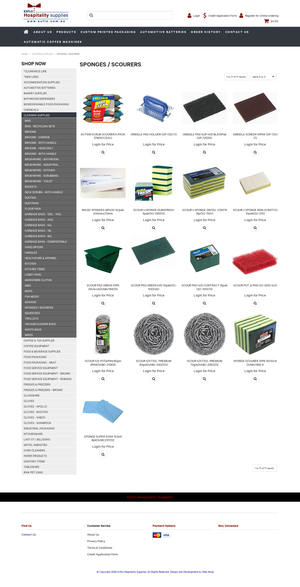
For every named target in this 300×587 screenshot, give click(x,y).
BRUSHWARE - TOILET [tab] (39, 181)
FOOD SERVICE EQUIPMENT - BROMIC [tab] (47, 373)
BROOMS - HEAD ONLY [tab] (39, 148)
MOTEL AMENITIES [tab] (35, 445)
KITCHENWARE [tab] (33, 434)
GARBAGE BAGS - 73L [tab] (38, 230)
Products (66, 32)
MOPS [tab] (28, 291)
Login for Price (103, 144)
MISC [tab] (28, 285)
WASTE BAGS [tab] (33, 329)
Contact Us (237, 32)
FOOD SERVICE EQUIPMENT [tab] (41, 368)
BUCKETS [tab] (31, 186)
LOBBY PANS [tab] (33, 274)
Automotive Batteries (163, 32)
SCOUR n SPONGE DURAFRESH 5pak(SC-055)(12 (153, 211)
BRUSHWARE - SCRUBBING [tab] (41, 175)
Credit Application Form (222, 15)
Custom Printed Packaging (108, 32)
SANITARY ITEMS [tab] (34, 461)
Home (26, 31)
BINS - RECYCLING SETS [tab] (40, 126)
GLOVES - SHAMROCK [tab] (37, 423)
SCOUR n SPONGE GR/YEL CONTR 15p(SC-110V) (204, 211)
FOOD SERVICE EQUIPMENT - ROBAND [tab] (47, 379)
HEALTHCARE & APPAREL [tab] (41, 258)
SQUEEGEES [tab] (32, 313)
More (103, 152)
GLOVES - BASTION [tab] (36, 412)
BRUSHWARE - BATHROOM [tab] (41, 159)
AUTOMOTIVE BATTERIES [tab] (39, 87)
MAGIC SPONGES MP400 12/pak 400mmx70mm (103, 211)
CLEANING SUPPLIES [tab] (37, 115)
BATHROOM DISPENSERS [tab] (39, 98)
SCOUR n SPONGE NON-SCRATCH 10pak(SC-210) (255, 211)
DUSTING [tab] (30, 197)
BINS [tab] (28, 120)
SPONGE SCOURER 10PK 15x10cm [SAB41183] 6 (255, 362)
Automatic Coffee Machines (53, 42)
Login (196, 15)
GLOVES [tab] (29, 401)
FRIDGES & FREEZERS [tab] (37, 384)
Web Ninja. (208, 571)
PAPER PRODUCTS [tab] (35, 456)
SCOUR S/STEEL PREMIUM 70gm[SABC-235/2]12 (204, 362)
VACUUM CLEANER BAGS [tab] (40, 324)
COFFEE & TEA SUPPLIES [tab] (39, 340)
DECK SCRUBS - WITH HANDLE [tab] (44, 192)
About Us (42, 32)
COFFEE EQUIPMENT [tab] (36, 346)
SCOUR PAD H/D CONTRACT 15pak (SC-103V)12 (205, 287)
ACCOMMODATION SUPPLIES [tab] (42, 82)
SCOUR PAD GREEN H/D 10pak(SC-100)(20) (154, 287)
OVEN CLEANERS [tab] (34, 450)
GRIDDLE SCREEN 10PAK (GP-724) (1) (255, 136)
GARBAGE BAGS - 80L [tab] (38, 236)
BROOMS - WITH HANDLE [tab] (40, 142)
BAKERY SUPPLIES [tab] (35, 93)
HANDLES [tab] (31, 252)
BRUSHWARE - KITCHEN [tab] (40, 170)
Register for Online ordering (261, 15)
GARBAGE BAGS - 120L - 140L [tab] (43, 214)
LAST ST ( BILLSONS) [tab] (37, 439)
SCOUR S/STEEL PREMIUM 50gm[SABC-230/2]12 (153, 362)
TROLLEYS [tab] (31, 318)
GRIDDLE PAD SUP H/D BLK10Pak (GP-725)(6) (204, 136)
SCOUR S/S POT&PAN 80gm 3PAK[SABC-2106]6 (103, 362)
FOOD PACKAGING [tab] (35, 357)
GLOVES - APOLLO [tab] (35, 406)
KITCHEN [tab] (30, 263)
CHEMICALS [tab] (31, 109)
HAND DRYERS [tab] (34, 247)
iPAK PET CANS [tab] (33, 472)
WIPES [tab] (29, 335)
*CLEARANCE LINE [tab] (35, 71)
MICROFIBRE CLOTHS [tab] (38, 280)
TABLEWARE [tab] (31, 467)
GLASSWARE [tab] (32, 395)
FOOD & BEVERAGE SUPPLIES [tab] (42, 351)
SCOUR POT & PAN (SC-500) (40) (255, 285)
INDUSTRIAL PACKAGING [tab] (39, 428)
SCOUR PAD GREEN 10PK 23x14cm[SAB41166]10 (103, 287)
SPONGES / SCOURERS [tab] (39, 307)
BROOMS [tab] (30, 131)
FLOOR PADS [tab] (33, 208)
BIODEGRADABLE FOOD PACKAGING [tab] (46, 104)
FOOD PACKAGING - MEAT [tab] (40, 362)
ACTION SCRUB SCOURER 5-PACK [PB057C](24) (103, 136)
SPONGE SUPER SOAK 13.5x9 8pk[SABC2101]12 (103, 438)
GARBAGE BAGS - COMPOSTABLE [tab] (46, 241)
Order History (206, 32)
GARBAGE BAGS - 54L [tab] (38, 225)
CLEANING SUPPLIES (42, 53)
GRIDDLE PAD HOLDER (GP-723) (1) (154, 134)
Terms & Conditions (99, 547)
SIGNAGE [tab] (30, 302)
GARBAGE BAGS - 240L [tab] (39, 219)
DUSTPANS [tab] (31, 203)
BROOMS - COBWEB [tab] (37, 137)
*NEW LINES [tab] (31, 76)
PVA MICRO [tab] (32, 296)
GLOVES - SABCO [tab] (34, 417)
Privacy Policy (96, 541)
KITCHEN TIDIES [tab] (35, 269)
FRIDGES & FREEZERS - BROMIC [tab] (43, 390)
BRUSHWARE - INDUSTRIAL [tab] (42, 164)
